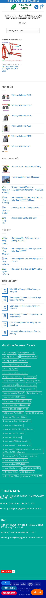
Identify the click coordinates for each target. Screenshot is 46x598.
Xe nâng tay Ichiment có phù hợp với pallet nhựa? (26, 315)
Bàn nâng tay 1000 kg (26, 353)
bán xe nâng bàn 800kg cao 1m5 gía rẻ (16, 365)
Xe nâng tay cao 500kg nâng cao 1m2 (16, 441)
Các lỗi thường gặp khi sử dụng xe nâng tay (25, 290)
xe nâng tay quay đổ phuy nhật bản (15, 460)
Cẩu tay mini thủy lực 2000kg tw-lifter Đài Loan (10, 69)
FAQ (27, 590)
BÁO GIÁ (37, 592)
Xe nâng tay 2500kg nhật (12, 437)
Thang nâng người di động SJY (13, 393)
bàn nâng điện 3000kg (11, 357)
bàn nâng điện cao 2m (29, 357)
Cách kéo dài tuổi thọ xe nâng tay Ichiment (24, 307)
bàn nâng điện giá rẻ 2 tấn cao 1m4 (15, 361)
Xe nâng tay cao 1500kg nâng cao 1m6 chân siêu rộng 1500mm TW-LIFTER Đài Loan (22, 451)
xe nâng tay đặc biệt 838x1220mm (15, 464)
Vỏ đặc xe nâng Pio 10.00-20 (13, 413)
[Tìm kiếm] (36, 7)
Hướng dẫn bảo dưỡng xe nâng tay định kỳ (25, 332)
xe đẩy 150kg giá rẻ (27, 472)
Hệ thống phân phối (24, 589)
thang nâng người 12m (28, 389)
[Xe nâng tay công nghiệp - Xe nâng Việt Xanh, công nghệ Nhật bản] (21, 7)
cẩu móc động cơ (30, 377)
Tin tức (38, 589)
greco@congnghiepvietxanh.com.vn (24, 509)
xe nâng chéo (28, 429)
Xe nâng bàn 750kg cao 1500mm (15, 417)
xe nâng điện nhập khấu (31, 468)
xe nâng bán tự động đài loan (13, 425)
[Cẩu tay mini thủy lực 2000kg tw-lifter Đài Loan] (12, 50)
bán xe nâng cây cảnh (10, 369)
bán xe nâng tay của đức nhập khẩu (15, 373)
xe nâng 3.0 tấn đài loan (34, 413)
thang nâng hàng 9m (10, 389)
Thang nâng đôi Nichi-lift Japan (14, 397)
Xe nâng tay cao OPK (10, 456)
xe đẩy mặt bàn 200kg (11, 476)
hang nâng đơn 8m (33, 381)
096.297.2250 (27, 503)
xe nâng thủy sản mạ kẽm (12, 468)
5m (4, 353)
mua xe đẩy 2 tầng (9, 385)
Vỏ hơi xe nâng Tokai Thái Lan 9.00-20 (16, 405)
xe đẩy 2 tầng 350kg (10, 472)
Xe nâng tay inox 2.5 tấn (28, 456)
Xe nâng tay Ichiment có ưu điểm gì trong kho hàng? (25, 298)
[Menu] (3, 7)
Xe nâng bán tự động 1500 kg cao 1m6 (17, 421)
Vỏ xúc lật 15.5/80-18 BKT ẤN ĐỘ (15, 409)
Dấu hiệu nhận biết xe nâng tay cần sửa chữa (25, 324)
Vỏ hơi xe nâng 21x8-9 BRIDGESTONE (17, 401)
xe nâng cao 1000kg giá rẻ (12, 429)
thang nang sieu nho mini (27, 385)
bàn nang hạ (12, 353)
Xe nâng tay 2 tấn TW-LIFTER (13, 433)
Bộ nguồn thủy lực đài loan (12, 377)
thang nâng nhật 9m (34, 393)
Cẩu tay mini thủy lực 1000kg (14, 381)
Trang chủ (10, 16)
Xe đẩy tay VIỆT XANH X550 (31, 476)
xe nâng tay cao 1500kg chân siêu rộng (17, 445)
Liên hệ (21, 590)
